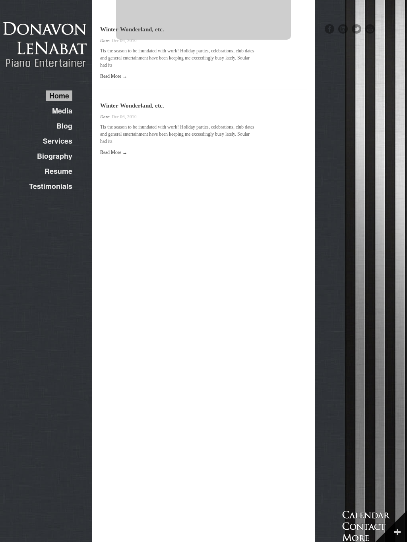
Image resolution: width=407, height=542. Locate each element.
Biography (54, 156)
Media (62, 111)
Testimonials (50, 186)
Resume (58, 171)
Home (59, 95)
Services (57, 141)
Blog (64, 126)
